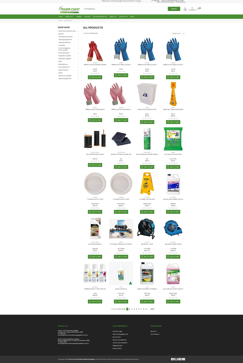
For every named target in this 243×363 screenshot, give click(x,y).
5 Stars (98, 73)
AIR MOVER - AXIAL (147, 244)
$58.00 (173, 116)
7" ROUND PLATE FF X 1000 (95, 199)
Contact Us (123, 17)
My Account (117, 337)
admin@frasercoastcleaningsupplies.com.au (73, 335)
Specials (87, 17)
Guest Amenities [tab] (63, 53)
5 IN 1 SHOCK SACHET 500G (173, 154)
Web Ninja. (136, 359)
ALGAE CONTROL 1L (121, 289)
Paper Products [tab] (63, 70)
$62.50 (147, 295)
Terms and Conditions (120, 343)
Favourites (192, 10)
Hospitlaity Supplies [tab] (64, 59)
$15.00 (95, 251)
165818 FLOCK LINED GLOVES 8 (121, 65)
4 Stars (97, 73)
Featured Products (100, 17)
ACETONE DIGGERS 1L (95, 244)
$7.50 (95, 71)
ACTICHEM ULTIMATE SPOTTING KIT (121, 244)
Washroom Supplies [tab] (64, 76)
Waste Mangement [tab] (64, 79)
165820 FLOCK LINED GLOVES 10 (173, 65)
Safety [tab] (60, 73)
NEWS (132, 17)
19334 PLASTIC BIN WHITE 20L (147, 109)
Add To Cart (96, 77)
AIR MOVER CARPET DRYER (173, 244)
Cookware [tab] (61, 45)
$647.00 (147, 251)
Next (152, 309)
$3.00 (121, 69)
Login (185, 10)
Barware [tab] (61, 34)
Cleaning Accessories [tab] (65, 37)
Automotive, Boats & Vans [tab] (67, 31)
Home (61, 17)
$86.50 (121, 206)
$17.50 (121, 295)
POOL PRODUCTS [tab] (63, 67)
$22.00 (147, 116)
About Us (113, 17)
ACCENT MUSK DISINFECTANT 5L (173, 199)
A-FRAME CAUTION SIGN (147, 199)
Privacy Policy (117, 348)
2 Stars (93, 73)
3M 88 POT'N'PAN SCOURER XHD (121, 154)
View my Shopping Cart (120, 334)
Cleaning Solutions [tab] (64, 42)
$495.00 (121, 251)
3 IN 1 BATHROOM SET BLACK (95, 154)
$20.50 (147, 206)
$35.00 (173, 295)
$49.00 (95, 159)
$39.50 (173, 206)
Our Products (155, 334)
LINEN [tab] (60, 61)
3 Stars (95, 73)
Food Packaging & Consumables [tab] (64, 49)
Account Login (117, 331)
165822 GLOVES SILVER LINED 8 (95, 109)
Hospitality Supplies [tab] (64, 56)
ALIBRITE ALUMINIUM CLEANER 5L (147, 289)
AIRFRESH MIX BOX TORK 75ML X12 (95, 289)
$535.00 (173, 251)
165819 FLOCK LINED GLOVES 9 (147, 65)
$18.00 (147, 161)
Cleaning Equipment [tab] (65, 40)
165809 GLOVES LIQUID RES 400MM (95, 65)
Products (69, 17)
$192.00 (95, 295)
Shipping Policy (117, 346)
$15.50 (173, 161)
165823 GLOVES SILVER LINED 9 (121, 109)
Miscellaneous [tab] (63, 64)
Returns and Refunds (119, 340)
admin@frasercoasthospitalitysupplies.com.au (73, 343)
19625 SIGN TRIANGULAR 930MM (173, 109)
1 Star (91, 73)
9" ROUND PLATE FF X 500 (121, 199)
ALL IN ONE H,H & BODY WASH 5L (173, 289)
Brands (79, 17)
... (148, 309)
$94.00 (95, 206)
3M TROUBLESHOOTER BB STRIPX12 (147, 154)
